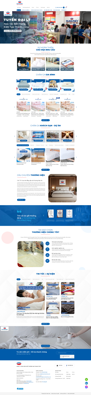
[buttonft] (72, 353)
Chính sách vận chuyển (55, 393)
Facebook (70, 365)
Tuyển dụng (43, 7)
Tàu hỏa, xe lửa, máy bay (59, 145)
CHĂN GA (45, 74)
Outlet (73, 94)
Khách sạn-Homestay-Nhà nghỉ (22, 145)
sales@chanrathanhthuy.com (45, 374)
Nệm (69, 94)
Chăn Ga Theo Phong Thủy (70, 279)
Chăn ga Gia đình (25, 10)
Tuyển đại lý (63, 10)
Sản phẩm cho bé (63, 94)
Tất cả (18, 94)
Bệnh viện (32, 145)
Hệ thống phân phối (26, 7)
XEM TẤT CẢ (20, 199)
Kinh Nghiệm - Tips (49, 296)
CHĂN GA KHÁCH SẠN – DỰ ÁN (36, 10)
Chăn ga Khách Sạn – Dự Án (60, 378)
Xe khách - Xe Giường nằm (70, 145)
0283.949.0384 (59, 7)
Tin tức (37, 7)
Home (19, 10)
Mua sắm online (56, 10)
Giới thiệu (19, 7)
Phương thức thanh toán (46, 393)
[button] (44, 40)
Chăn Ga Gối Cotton (35, 94)
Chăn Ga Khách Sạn (36, 279)
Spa (46, 145)
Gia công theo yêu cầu (59, 374)
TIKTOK (60, 365)
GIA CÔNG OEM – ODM (48, 10)
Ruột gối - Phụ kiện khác (54, 94)
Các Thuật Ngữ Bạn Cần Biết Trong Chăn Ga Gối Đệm (51, 299)
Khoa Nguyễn (44, 381)
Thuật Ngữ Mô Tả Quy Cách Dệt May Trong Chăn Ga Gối (67, 299)
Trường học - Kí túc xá (40, 145)
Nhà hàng (51, 145)
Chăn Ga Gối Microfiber (26, 94)
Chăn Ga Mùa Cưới (59, 279)
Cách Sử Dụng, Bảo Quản (49, 279)
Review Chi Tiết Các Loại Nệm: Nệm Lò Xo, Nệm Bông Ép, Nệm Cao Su (52, 317)
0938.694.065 (26, 383)
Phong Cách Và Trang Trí (26, 279)
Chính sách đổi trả (63, 393)
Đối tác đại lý (68, 376)
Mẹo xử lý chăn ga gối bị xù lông (67, 316)
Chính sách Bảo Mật (70, 393)
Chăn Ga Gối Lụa (45, 94)
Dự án (33, 7)
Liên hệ (48, 7)
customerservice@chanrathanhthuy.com (43, 377)
